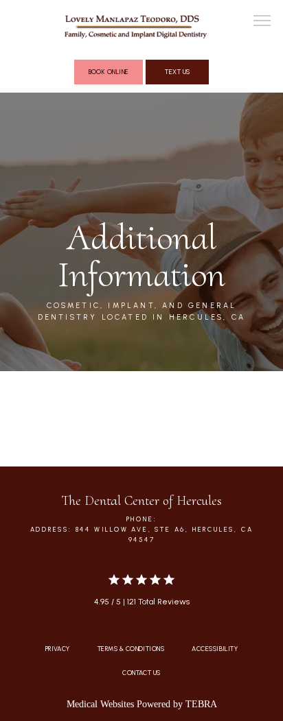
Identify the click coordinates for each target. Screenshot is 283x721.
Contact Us (141, 672)
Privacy (57, 648)
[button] (262, 22)
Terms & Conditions (131, 648)
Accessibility (215, 648)
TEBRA (201, 704)
